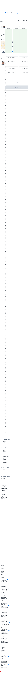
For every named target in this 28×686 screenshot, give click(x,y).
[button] (8, 39)
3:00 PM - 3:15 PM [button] (11, 57)
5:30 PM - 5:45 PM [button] (11, 75)
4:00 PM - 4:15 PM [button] (11, 65)
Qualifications (6, 448)
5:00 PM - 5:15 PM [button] (11, 72)
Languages (6, 467)
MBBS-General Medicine (4, 452)
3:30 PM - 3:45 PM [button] (11, 61)
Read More (7, 434)
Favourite (20, 20)
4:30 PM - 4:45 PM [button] (11, 68)
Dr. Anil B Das (2, 21)
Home (1, 13)
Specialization (6, 439)
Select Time (7, 55)
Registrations (6, 476)
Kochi (12, 14)
